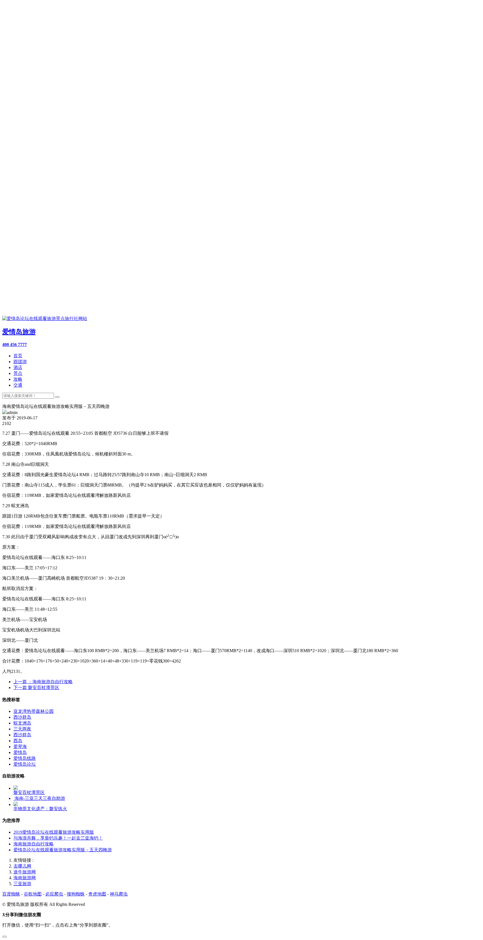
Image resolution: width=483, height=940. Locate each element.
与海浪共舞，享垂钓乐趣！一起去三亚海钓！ (58, 838)
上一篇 (43, 681)
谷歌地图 (33, 894)
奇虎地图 (97, 894)
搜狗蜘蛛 (76, 894)
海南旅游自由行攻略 (33, 844)
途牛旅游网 (24, 872)
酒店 (17, 367)
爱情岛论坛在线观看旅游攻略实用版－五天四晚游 (62, 849)
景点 (17, 373)
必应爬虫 (54, 894)
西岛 (17, 740)
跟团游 (20, 361)
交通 (17, 385)
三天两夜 (22, 729)
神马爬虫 (119, 894)
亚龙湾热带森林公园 (33, 711)
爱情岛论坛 (24, 764)
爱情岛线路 (24, 758)
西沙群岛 (22, 717)
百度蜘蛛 (11, 894)
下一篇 (36, 687)
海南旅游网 (24, 877)
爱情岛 (20, 752)
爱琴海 (20, 746)
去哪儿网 (22, 866)
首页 (17, 355)
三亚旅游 (22, 883)
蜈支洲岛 (22, 723)
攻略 (17, 379)
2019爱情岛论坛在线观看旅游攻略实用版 (53, 832)
